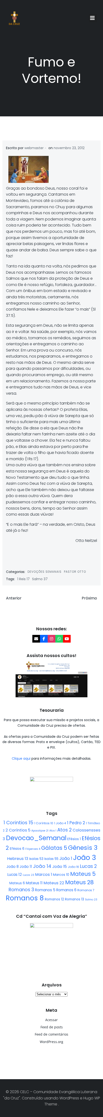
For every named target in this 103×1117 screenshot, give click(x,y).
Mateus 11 (34, 882)
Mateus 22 (54, 883)
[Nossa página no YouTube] (67, 639)
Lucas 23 (28, 875)
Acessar (51, 1019)
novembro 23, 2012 (69, 148)
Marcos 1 (43, 874)
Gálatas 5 (54, 848)
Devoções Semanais (45, 572)
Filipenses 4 (32, 849)
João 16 (73, 867)
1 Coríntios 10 (43, 823)
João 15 (59, 866)
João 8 (12, 866)
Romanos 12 (54, 899)
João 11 (26, 866)
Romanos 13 (74, 899)
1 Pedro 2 (76, 823)
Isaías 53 (36, 858)
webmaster (34, 148)
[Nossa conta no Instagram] (51, 639)
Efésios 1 (74, 839)
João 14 (42, 866)
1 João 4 (60, 823)
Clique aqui (21, 758)
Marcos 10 (61, 874)
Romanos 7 (85, 890)
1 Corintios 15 (18, 822)
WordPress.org (51, 1041)
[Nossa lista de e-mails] (36, 639)
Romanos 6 (66, 889)
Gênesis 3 (82, 847)
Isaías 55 (51, 858)
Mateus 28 (79, 882)
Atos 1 (52, 830)
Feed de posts (51, 1027)
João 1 (65, 858)
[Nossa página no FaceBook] (44, 639)
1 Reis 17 (23, 579)
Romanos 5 (45, 889)
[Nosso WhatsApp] (59, 639)
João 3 (84, 857)
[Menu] (93, 18)
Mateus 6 (17, 883)
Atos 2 (64, 829)
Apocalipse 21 (39, 830)
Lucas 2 (88, 866)
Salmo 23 (91, 899)
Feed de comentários (51, 1034)
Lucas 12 (14, 874)
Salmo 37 (40, 579)
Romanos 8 (25, 898)
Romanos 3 (21, 889)
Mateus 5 (83, 874)
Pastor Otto (75, 572)
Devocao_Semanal (36, 838)
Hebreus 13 (17, 858)
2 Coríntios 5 (18, 830)
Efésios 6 (17, 848)
